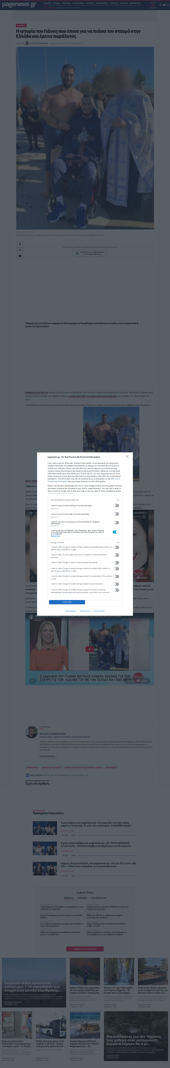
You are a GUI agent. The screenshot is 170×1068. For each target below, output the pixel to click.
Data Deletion (71, 611)
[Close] (128, 457)
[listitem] (85, 500)
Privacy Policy (99, 611)
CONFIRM (67, 602)
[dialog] (85, 534)
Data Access (85, 611)
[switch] (116, 505)
